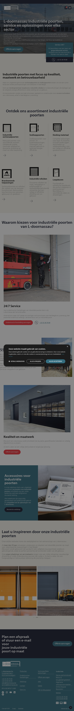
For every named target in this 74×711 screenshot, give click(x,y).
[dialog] (37, 355)
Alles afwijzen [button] (35, 361)
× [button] (67, 346)
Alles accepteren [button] (55, 361)
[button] (16, 361)
